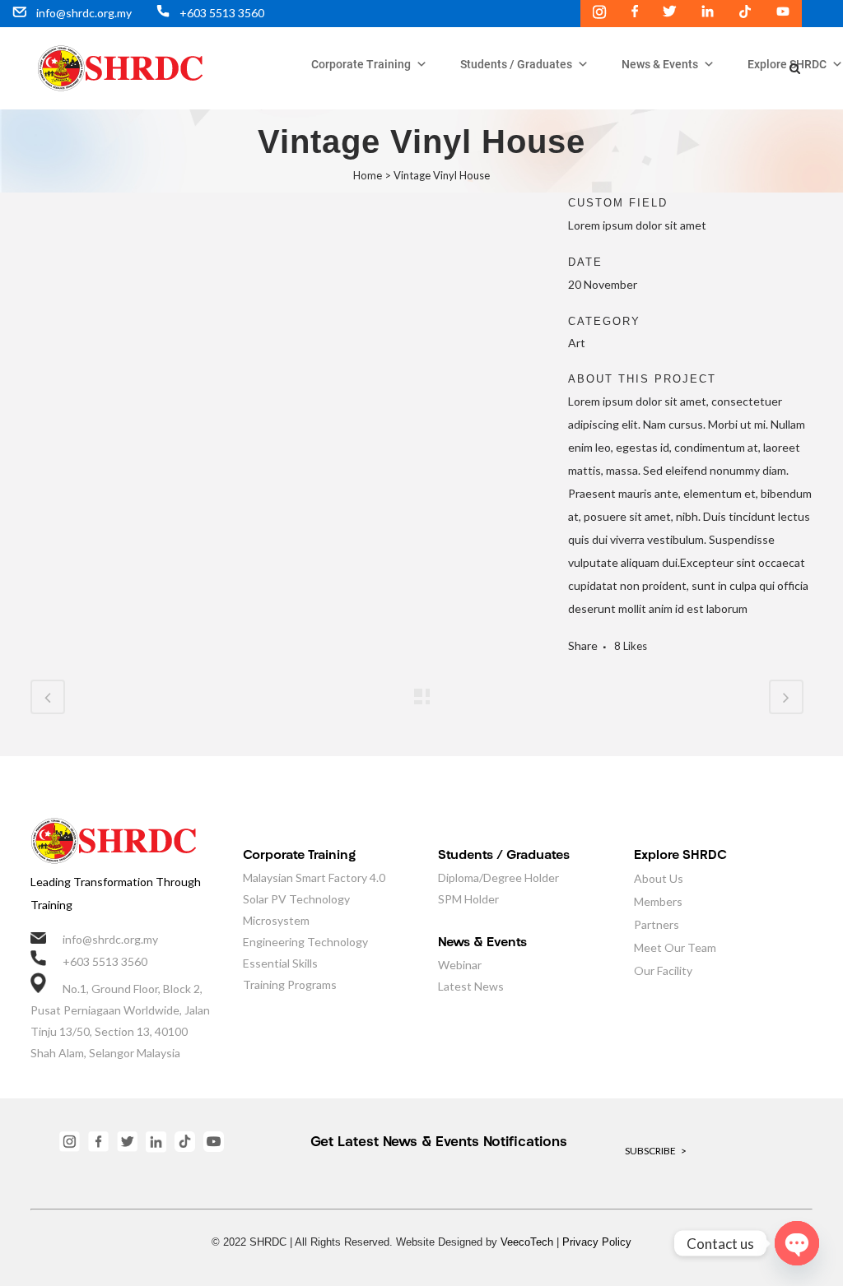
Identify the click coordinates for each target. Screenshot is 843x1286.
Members (658, 901)
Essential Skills (280, 963)
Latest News (471, 986)
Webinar (460, 965)
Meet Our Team (675, 947)
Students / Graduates (516, 64)
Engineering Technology (305, 942)
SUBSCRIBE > (656, 1150)
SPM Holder (468, 899)
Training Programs (290, 984)
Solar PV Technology (296, 899)
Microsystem (276, 920)
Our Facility (663, 970)
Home (367, 175)
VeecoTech (527, 1242)
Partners (656, 924)
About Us (658, 878)
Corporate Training (361, 64)
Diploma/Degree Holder (498, 877)
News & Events (660, 64)
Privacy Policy (596, 1242)
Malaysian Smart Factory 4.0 (314, 877)
